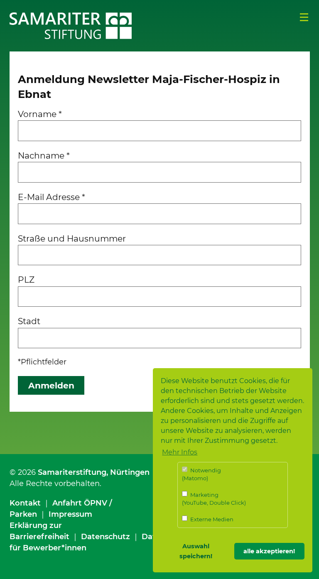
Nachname (44, 155)
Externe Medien (211, 519)
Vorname (40, 114)
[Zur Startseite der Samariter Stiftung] (71, 25)
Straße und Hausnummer (72, 238)
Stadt (29, 321)
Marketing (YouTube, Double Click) (214, 498)
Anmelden (51, 385)
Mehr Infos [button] (179, 452)
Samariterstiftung (72, 472)
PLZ (26, 279)
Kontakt (25, 503)
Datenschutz (105, 536)
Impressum (70, 514)
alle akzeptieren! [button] (269, 551)
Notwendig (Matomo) (201, 474)
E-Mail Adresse (51, 197)
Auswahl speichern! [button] (195, 551)
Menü (304, 17)
